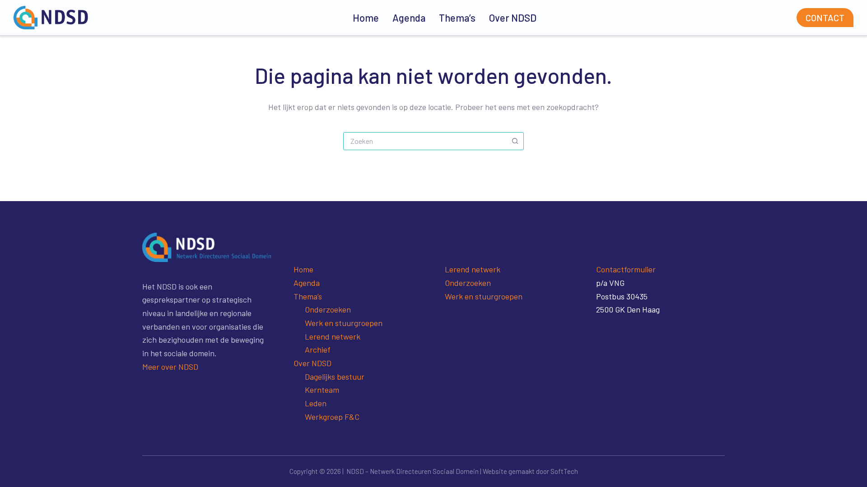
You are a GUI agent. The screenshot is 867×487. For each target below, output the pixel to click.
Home (366, 17)
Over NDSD (512, 17)
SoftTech (564, 471)
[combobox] (425, 141)
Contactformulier (626, 269)
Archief (318, 349)
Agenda (408, 17)
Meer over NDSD (170, 367)
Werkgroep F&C (332, 417)
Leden (315, 403)
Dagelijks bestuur (334, 376)
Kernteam (322, 390)
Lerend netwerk (332, 336)
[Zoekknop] (514, 141)
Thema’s (457, 17)
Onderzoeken (328, 309)
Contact (825, 17)
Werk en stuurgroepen (343, 323)
